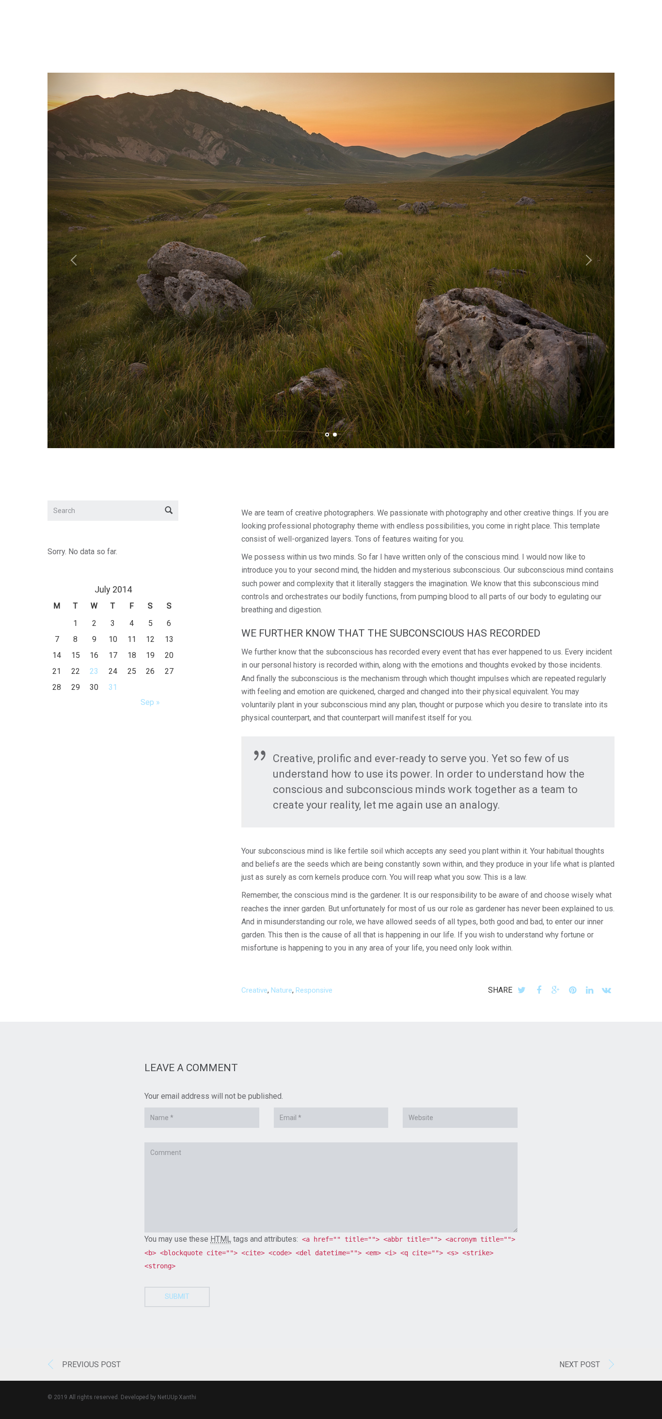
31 (113, 687)
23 (94, 671)
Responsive (314, 990)
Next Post (579, 1364)
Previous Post (91, 1364)
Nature (281, 990)
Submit (177, 1296)
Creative (254, 990)
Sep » (150, 702)
